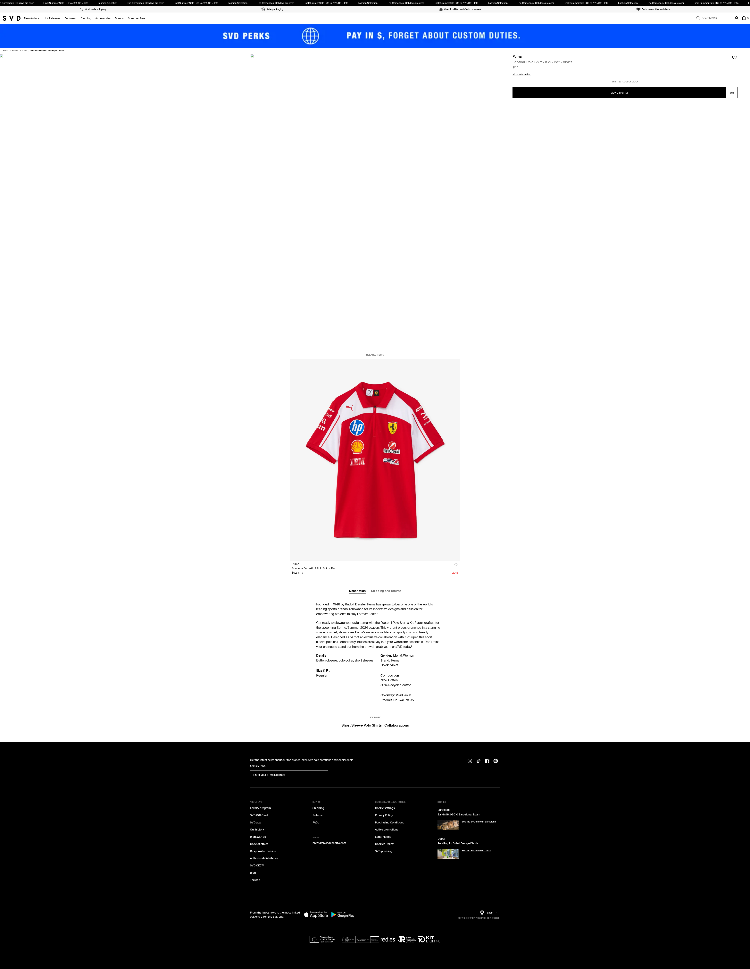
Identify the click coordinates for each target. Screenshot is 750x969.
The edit (255, 880)
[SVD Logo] (12, 18)
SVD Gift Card (259, 815)
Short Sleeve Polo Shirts (361, 725)
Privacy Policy (384, 815)
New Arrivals (31, 18)
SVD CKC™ (257, 865)
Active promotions (386, 829)
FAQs (315, 822)
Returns (317, 815)
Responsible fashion (263, 851)
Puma (24, 51)
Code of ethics (259, 844)
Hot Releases (52, 18)
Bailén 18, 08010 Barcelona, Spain (459, 814)
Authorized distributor (264, 858)
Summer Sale (136, 18)
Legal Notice (383, 836)
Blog (253, 872)
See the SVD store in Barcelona (479, 821)
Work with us (258, 836)
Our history (257, 829)
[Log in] (736, 18)
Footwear (70, 18)
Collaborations (396, 725)
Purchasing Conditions (389, 822)
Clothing (86, 18)
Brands (119, 18)
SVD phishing (383, 851)
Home (5, 51)
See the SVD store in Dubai (476, 850)
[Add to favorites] (734, 57)
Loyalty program (260, 808)
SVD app (255, 822)
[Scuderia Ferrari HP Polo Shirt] (375, 460)
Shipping (318, 808)
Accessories (103, 18)
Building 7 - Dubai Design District (459, 843)
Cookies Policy (384, 844)
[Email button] (732, 92)
